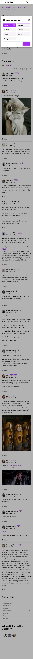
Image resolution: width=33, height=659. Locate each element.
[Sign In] (30, 2)
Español (20, 25)
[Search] (27, 2)
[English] (9, 2)
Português (7, 38)
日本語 (6, 34)
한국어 (20, 34)
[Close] (29, 20)
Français (20, 29)
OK (26, 44)
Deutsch (6, 29)
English (6, 25)
